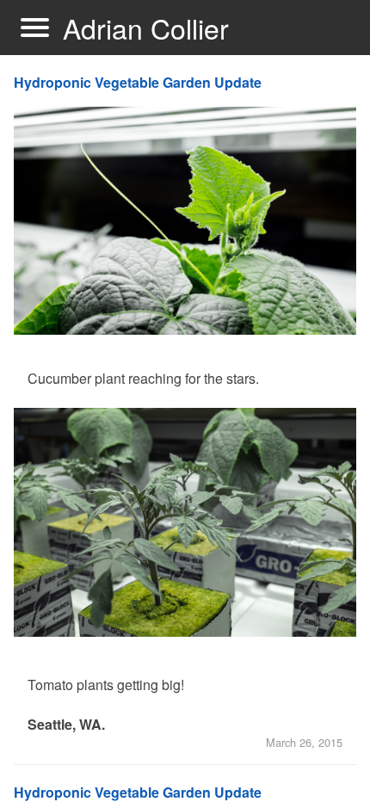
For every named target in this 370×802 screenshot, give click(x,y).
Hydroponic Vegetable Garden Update (138, 82)
